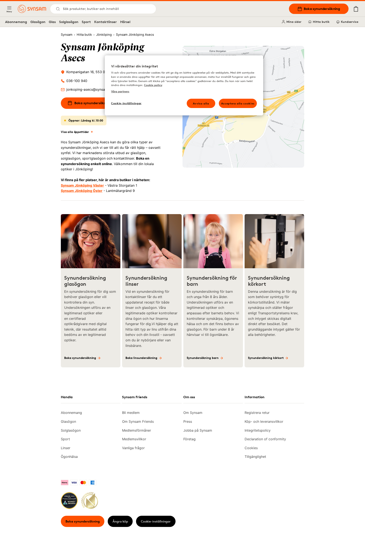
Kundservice (349, 21)
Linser (65, 448)
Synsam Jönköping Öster (81, 191)
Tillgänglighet (255, 456)
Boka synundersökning (322, 9)
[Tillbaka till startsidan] (32, 9)
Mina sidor (293, 21)
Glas (52, 22)
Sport (86, 22)
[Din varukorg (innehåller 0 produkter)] (356, 9)
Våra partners (120, 91)
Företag (189, 439)
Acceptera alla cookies (238, 103)
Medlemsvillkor (134, 439)
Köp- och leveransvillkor (264, 421)
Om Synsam (192, 412)
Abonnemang (16, 22)
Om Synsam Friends (138, 421)
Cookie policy (153, 85)
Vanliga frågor (133, 448)
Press (187, 421)
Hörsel (125, 22)
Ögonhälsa (69, 456)
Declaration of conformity (265, 439)
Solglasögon (68, 22)
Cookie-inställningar (156, 521)
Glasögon (37, 22)
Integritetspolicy (258, 430)
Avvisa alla (201, 103)
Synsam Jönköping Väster (82, 185)
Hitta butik (321, 21)
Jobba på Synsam (197, 430)
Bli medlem (131, 412)
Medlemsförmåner (136, 430)
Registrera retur (257, 412)
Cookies (251, 448)
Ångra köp (120, 521)
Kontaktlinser (105, 22)
